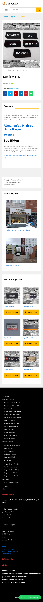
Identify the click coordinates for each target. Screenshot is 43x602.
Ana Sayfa (5, 396)
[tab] (9, 107)
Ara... (38, 9)
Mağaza (12, 16)
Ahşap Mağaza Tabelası (12, 470)
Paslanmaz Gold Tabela (12, 403)
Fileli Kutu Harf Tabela (12, 415)
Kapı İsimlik (14, 88)
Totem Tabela (9, 429)
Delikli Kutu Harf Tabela (12, 417)
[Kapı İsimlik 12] (5, 93)
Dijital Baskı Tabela (11, 426)
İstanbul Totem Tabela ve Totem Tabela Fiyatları (21, 574)
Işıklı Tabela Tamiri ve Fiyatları (14, 577)
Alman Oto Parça (8, 549)
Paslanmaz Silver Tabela (12, 406)
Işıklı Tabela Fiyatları (9, 512)
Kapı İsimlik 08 (9, 338)
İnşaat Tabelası (9, 432)
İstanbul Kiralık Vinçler (10, 551)
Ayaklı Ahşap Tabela (11, 467)
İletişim (4, 489)
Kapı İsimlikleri (9, 457)
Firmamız (5, 486)
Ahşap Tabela (6, 460)
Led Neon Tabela (10, 454)
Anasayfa (5, 16)
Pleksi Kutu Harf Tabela (12, 411)
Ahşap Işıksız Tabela (11, 476)
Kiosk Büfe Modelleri (11, 483)
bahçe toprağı (6, 553)
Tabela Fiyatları (7, 515)
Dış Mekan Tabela (8, 399)
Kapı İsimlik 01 (9, 369)
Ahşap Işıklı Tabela (10, 473)
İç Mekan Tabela (7, 441)
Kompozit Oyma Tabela (12, 423)
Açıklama (8, 106)
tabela (4, 546)
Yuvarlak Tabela (9, 438)
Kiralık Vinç (6, 534)
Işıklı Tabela (8, 409)
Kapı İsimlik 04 (9, 306)
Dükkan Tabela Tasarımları (13, 579)
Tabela (4, 537)
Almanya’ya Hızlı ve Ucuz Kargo (18, 127)
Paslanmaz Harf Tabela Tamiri (14, 582)
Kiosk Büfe (5, 479)
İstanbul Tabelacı (8, 540)
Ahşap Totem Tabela (11, 464)
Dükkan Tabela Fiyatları (10, 509)
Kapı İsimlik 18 (28, 306)
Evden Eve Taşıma (8, 531)
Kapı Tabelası (9, 451)
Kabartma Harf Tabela (12, 445)
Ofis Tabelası (8, 448)
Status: (5, 83)
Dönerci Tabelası (8, 571)
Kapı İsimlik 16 (28, 369)
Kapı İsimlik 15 (28, 338)
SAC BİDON (9, 135)
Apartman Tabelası (11, 435)
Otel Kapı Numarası (8, 518)
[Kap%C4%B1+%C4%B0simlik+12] (10, 93)
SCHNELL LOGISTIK (8, 525)
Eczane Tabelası (10, 420)
